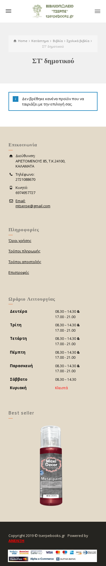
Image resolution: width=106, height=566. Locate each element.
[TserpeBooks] (53, 10)
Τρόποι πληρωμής (24, 251)
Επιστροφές (18, 272)
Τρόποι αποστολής (24, 261)
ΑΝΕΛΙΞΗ (16, 540)
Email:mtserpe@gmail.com (33, 203)
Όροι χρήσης (19, 240)
